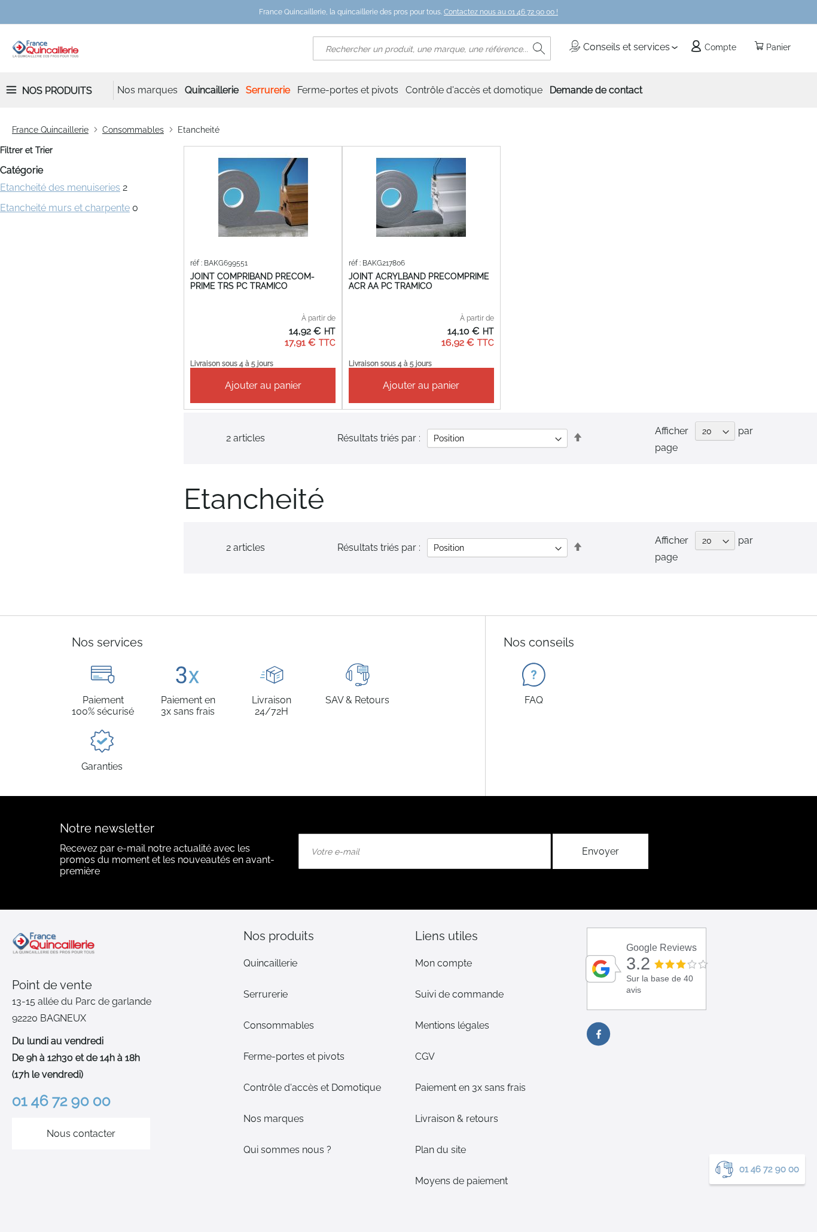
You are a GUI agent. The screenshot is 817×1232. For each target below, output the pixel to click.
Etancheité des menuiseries (60, 187)
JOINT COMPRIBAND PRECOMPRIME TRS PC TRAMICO (252, 281)
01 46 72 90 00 (769, 1169)
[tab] (322, 936)
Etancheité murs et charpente (65, 208)
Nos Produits (57, 90)
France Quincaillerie (50, 130)
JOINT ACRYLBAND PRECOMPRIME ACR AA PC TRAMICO (419, 281)
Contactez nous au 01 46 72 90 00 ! (501, 12)
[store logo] (46, 48)
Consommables (133, 130)
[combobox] (432, 48)
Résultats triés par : (378, 547)
